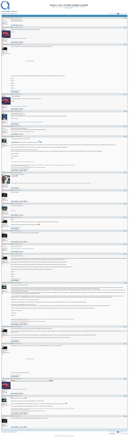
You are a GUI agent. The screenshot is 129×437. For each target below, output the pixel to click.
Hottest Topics (65, 6)
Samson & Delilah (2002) (15, 183)
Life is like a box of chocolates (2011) (40, 183)
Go (125, 13)
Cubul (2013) (63, 183)
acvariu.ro (84, 6)
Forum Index (4, 13)
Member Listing (78, 6)
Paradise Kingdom (33, 122)
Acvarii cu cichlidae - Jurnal (12, 13)
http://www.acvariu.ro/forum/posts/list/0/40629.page (19, 38)
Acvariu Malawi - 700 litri (9, 11)
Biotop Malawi (13, 90)
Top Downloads (72, 6)
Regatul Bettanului (19, 122)
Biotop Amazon (18, 90)
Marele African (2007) (22, 183)
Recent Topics (59, 6)
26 (116, 13)
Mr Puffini (28, 122)
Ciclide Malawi (13, 122)
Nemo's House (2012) (50, 183)
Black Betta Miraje (39, 122)
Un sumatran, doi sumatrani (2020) (85, 183)
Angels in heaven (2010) (30, 183)
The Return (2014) (68, 183)
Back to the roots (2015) (75, 183)
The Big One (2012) (57, 183)
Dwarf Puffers (24, 122)
